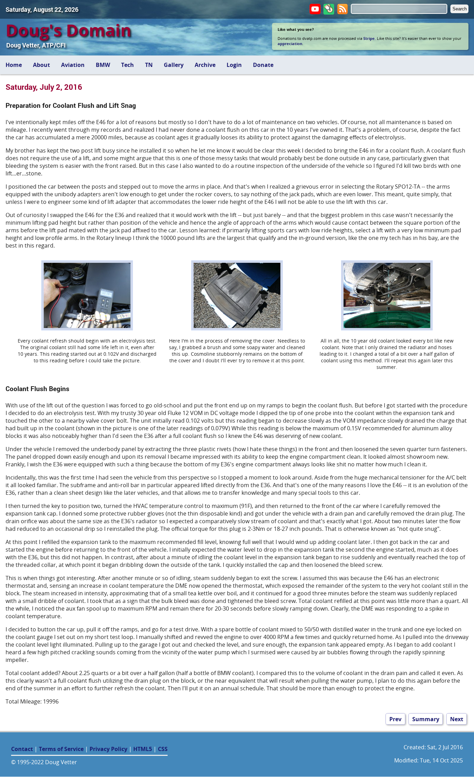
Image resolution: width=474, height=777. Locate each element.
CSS (163, 749)
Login (234, 65)
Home (14, 65)
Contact (22, 749)
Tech (127, 65)
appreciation (290, 43)
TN (149, 65)
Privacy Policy (108, 749)
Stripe (369, 38)
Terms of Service (61, 749)
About (41, 65)
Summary (425, 719)
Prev (395, 719)
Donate (263, 65)
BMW (103, 65)
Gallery (174, 65)
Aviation (73, 65)
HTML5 (142, 749)
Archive (205, 65)
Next (456, 719)
